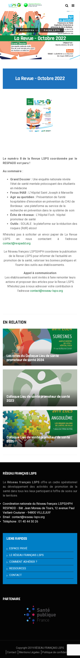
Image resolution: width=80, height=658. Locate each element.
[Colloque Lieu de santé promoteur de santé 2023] (40, 387)
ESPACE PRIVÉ (18, 548)
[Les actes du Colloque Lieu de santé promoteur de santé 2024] (40, 347)
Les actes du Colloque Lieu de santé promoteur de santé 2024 (33, 357)
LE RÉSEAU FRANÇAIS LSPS (26, 555)
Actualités (27, 30)
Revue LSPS (52, 30)
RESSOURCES (17, 568)
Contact (11, 652)
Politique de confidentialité (57, 652)
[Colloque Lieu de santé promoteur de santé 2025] (40, 428)
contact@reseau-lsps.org (46, 291)
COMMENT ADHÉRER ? (23, 561)
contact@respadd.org (17, 243)
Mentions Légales (29, 652)
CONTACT (15, 575)
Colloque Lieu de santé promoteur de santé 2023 (38, 398)
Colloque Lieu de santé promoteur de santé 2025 (38, 439)
